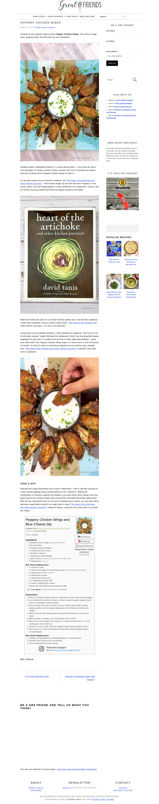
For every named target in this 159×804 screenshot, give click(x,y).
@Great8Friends (60, 650)
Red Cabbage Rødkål (124, 100)
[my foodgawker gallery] (122, 130)
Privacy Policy (36, 788)
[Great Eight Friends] (79, 7)
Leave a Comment (48, 27)
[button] (80, 552)
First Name (110, 31)
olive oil (45, 561)
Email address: (112, 51)
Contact (123, 788)
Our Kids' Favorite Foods (37, 676)
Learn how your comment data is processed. (77, 769)
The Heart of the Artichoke (81, 323)
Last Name (110, 41)
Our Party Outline (123, 790)
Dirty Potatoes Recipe (123, 106)
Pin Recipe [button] (85, 541)
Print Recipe (85, 537)
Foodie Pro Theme (102, 799)
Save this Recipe (85, 546)
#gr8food (76, 650)
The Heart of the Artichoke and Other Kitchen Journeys (51, 349)
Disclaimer (36, 790)
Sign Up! (67, 788)
